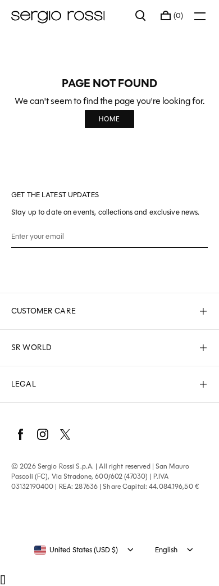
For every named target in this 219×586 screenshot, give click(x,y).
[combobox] (76, 550)
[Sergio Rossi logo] (67, 16)
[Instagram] (43, 434)
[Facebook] (20, 434)
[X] (65, 434)
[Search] (141, 16)
